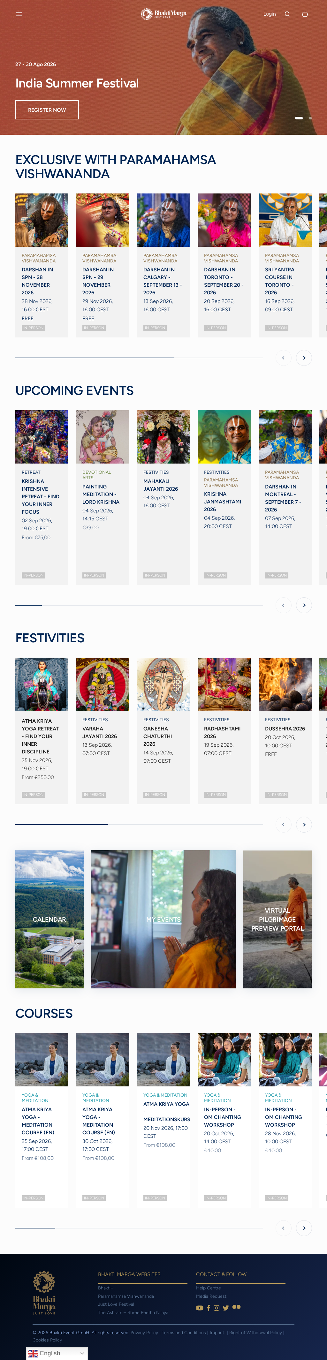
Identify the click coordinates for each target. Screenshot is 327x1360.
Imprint (217, 1332)
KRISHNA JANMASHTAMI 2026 (222, 501)
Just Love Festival (116, 1304)
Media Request (211, 1296)
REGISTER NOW (47, 110)
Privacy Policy (144, 1332)
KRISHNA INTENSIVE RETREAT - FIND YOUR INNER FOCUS (40, 496)
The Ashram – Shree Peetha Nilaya (133, 1312)
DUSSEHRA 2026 (285, 729)
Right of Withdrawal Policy (255, 1332)
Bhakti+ (105, 1288)
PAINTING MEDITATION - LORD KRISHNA (100, 494)
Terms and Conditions (184, 1332)
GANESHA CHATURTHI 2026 (157, 736)
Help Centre (208, 1288)
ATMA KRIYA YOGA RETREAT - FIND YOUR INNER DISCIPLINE (40, 736)
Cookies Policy (47, 1340)
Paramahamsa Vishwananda (126, 1296)
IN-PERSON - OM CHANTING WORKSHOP (222, 1117)
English (49, 1353)
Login (269, 14)
